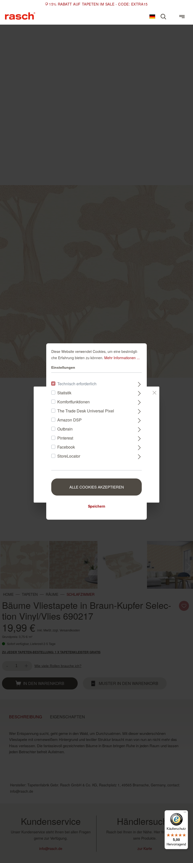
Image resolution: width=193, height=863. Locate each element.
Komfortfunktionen (73, 402)
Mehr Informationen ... (122, 357)
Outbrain (65, 429)
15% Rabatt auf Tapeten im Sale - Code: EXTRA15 (98, 4)
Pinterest (65, 438)
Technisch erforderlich (76, 384)
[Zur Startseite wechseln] (20, 16)
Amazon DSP (69, 420)
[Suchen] (163, 17)
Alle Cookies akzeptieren (96, 487)
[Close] (154, 392)
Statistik (64, 393)
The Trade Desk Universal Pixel (85, 411)
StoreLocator (68, 456)
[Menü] (182, 17)
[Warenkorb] (172, 14)
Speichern (96, 506)
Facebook (66, 447)
